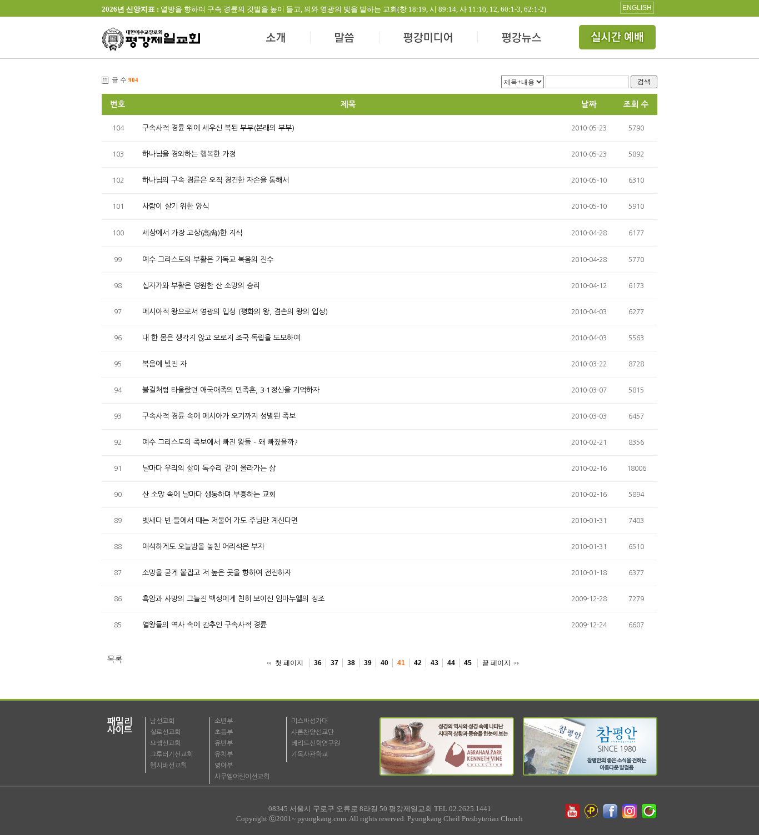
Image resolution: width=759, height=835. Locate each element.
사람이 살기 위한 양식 (175, 206)
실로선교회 (165, 732)
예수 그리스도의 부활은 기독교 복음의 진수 (207, 259)
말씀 (345, 39)
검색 (644, 81)
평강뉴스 (522, 39)
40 (384, 663)
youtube (572, 811)
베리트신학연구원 (315, 743)
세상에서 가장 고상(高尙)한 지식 (192, 233)
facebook (611, 811)
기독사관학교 (309, 754)
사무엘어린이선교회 (241, 776)
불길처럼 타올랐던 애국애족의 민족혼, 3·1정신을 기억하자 (230, 390)
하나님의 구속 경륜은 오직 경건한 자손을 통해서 (215, 180)
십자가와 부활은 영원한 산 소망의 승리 (201, 285)
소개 (276, 39)
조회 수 (636, 104)
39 (368, 663)
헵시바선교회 (168, 765)
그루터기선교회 (171, 754)
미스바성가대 (309, 721)
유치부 (223, 754)
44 (451, 663)
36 (318, 663)
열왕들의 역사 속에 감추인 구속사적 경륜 (204, 624)
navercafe (650, 811)
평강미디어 (428, 39)
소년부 (223, 721)
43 (434, 663)
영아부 (223, 765)
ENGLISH (637, 8)
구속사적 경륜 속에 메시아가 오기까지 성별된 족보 (219, 416)
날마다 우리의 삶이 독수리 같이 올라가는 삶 (209, 468)
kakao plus (592, 811)
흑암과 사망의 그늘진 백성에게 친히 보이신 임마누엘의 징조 (233, 598)
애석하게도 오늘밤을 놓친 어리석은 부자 (203, 546)
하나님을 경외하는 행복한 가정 (189, 154)
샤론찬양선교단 (312, 732)
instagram (630, 811)
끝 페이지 (496, 663)
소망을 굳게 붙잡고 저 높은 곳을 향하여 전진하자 (216, 572)
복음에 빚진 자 (164, 364)
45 (468, 663)
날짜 (589, 104)
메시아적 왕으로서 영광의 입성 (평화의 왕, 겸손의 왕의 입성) (235, 311)
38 (351, 663)
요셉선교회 (165, 743)
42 (418, 663)
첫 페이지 (289, 663)
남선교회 (162, 721)
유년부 (223, 743)
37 (334, 663)
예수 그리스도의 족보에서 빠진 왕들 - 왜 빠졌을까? (220, 442)
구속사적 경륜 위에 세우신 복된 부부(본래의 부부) (218, 128)
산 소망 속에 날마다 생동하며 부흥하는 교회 (209, 494)
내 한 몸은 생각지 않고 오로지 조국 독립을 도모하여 (221, 337)
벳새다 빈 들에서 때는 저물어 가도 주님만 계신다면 (220, 520)
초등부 (223, 732)
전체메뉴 (618, 39)
